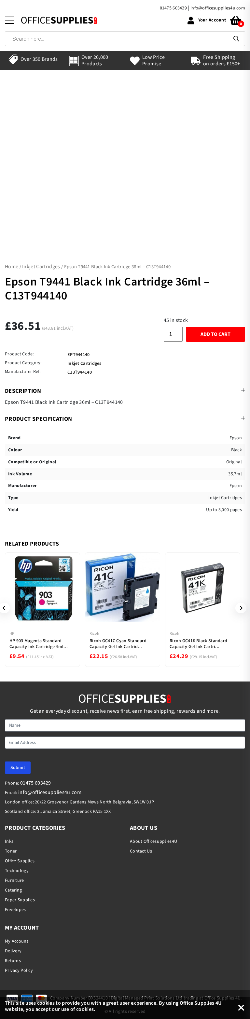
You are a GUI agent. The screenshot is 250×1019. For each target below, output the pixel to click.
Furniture (14, 880)
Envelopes (15, 910)
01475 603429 (173, 8)
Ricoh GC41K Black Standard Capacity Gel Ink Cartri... (198, 644)
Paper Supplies (20, 900)
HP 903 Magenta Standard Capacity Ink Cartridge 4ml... (38, 644)
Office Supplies (20, 861)
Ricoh (94, 633)
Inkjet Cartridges (41, 266)
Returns (13, 961)
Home (11, 266)
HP (11, 633)
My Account (16, 941)
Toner (11, 851)
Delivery (13, 951)
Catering (13, 890)
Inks (9, 841)
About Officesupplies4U (153, 841)
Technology (17, 870)
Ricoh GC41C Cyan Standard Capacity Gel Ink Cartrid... (118, 644)
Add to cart (215, 334)
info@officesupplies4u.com (217, 8)
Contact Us (141, 851)
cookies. (85, 1009)
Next (238, 608)
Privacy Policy (19, 970)
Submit (17, 767)
